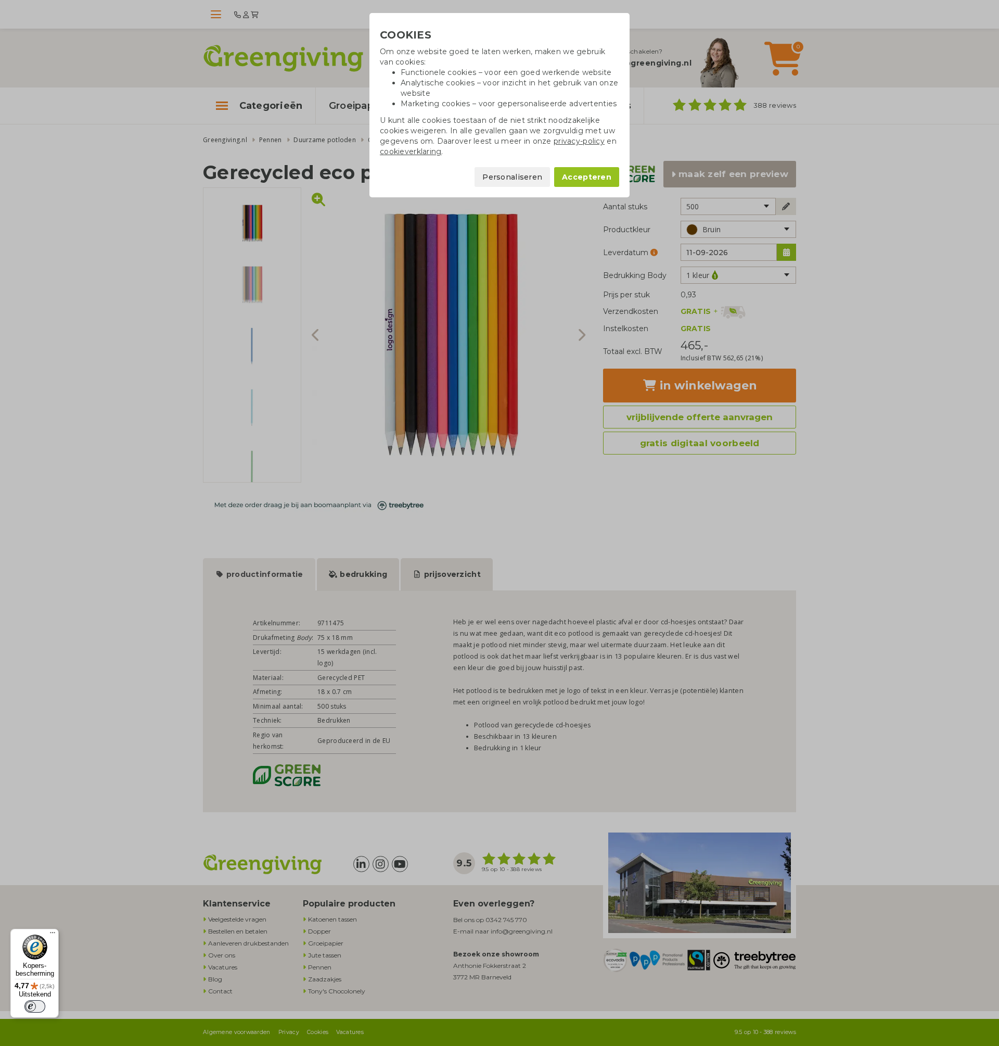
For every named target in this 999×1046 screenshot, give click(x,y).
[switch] (34, 1006)
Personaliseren (512, 177)
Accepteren (586, 177)
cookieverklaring (410, 151)
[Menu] (52, 935)
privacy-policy (579, 141)
